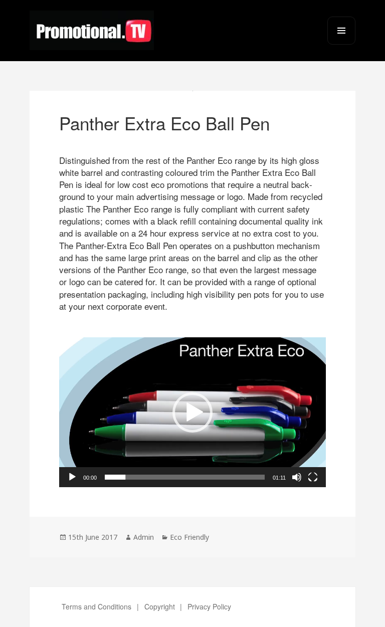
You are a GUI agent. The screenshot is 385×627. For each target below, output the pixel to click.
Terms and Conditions (96, 606)
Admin (143, 537)
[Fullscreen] (313, 477)
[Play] (72, 477)
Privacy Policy (209, 606)
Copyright (159, 606)
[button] (192, 412)
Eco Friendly (189, 537)
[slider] (185, 477)
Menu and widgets (341, 44)
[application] (192, 412)
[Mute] (297, 477)
